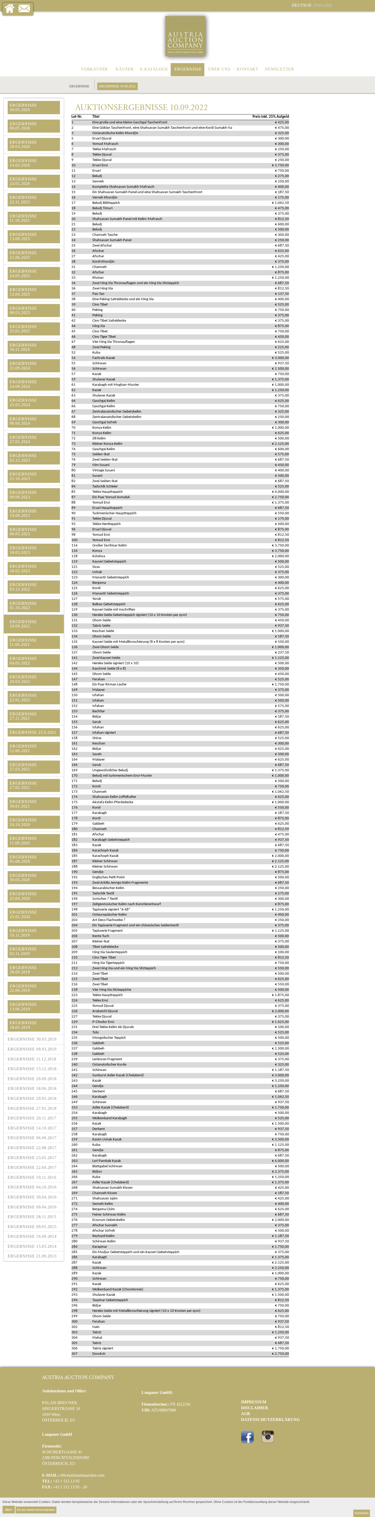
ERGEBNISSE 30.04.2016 (32, 1197)
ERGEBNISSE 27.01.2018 (32, 1108)
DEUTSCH (301, 5)
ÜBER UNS (219, 69)
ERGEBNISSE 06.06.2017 (32, 1138)
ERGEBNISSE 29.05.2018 (32, 1098)
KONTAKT (247, 69)
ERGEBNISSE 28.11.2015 (32, 1217)
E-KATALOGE (154, 69)
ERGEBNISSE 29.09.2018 (32, 1079)
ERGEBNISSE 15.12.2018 (32, 1069)
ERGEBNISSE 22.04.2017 (32, 1167)
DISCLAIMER (254, 1408)
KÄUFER (125, 69)
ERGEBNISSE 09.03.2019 (32, 1049)
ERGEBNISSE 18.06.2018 (32, 1088)
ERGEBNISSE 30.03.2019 (32, 1039)
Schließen (362, 1513)
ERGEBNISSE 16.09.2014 (32, 1236)
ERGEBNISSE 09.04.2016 (32, 1207)
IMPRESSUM (253, 1402)
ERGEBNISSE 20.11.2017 (32, 1118)
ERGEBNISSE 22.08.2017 (32, 1148)
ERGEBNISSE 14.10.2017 (32, 1128)
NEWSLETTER (279, 69)
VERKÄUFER (94, 69)
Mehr (8, 1509)
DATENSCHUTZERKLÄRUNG (270, 1419)
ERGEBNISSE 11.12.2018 (32, 1059)
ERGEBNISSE (188, 69)
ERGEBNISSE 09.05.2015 (32, 1226)
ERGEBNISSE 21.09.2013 (32, 1256)
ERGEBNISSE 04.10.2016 (32, 1187)
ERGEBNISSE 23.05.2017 (32, 1158)
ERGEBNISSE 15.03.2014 (32, 1246)
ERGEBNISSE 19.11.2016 (32, 1177)
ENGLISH (323, 5)
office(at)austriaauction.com (82, 1475)
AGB (245, 1413)
